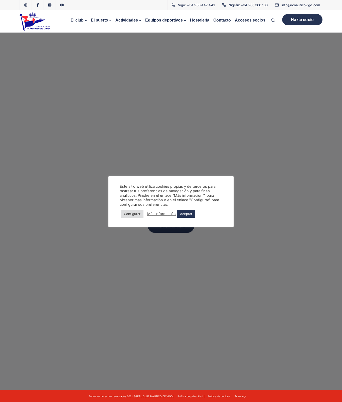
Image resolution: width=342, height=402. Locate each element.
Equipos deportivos (164, 20)
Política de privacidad (190, 396)
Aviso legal (241, 396)
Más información (161, 214)
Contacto (222, 20)
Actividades (126, 20)
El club (77, 20)
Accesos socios (250, 20)
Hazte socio (302, 20)
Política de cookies (219, 396)
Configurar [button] (132, 214)
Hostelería (199, 20)
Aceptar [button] (186, 214)
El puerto (99, 20)
